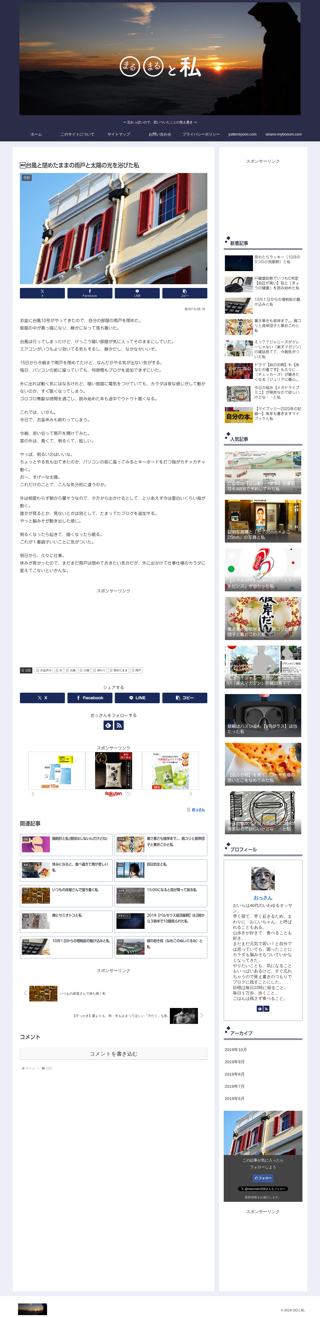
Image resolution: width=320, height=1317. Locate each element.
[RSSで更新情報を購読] (119, 725)
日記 (28, 670)
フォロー (265, 1178)
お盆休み (46, 670)
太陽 (86, 670)
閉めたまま (121, 670)
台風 (73, 670)
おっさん (263, 897)
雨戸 (138, 670)
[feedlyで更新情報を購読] (108, 725)
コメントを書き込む (114, 1054)
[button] (184, 293)
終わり (101, 670)
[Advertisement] (113, 627)
